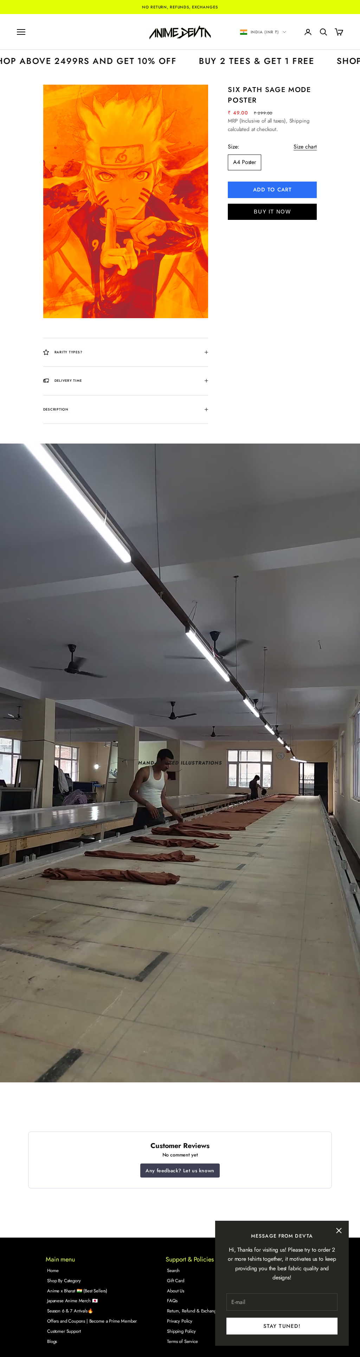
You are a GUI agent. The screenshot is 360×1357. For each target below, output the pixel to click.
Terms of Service (182, 1341)
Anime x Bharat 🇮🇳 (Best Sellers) (77, 1290)
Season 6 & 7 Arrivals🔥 (70, 1310)
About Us (175, 1290)
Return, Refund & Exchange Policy (199, 1310)
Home (52, 1270)
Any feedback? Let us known (180, 1170)
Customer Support (64, 1331)
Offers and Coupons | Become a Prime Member (92, 1321)
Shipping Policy (181, 1331)
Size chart (305, 147)
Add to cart (272, 190)
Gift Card (175, 1280)
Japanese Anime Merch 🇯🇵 (72, 1300)
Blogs (52, 1341)
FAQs (172, 1300)
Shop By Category (64, 1280)
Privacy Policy (179, 1321)
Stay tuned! (282, 1326)
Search (173, 1270)
